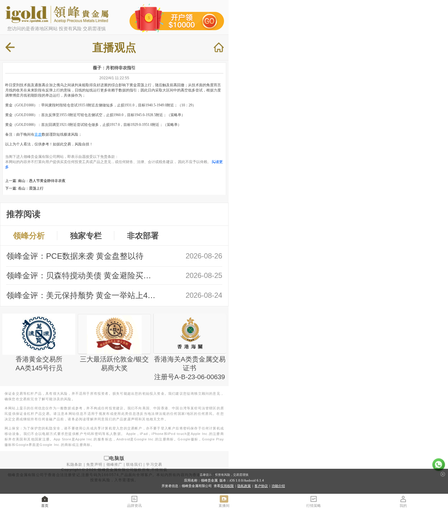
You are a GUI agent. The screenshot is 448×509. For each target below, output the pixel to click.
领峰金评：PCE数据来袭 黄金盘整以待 (75, 256)
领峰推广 (114, 464)
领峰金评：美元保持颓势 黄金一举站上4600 (82, 295)
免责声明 (94, 464)
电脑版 (117, 458)
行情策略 (313, 506)
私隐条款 (74, 464)
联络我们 (134, 464)
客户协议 (261, 486)
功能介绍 (278, 486)
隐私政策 (244, 486)
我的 (403, 506)
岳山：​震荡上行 (31, 188)
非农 (38, 134)
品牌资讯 (134, 506)
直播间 (224, 506)
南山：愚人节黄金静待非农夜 (42, 181)
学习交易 (154, 464)
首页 (44, 506)
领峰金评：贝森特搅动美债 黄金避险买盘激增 (82, 275)
